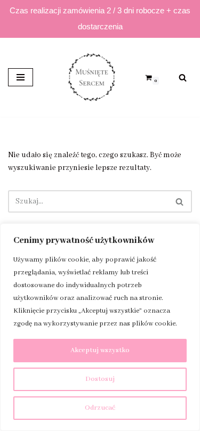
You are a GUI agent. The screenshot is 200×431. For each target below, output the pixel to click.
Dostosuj (100, 379)
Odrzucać (100, 407)
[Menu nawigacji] (20, 77)
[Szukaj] (183, 78)
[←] (89, 77)
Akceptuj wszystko (100, 350)
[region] (100, 327)
